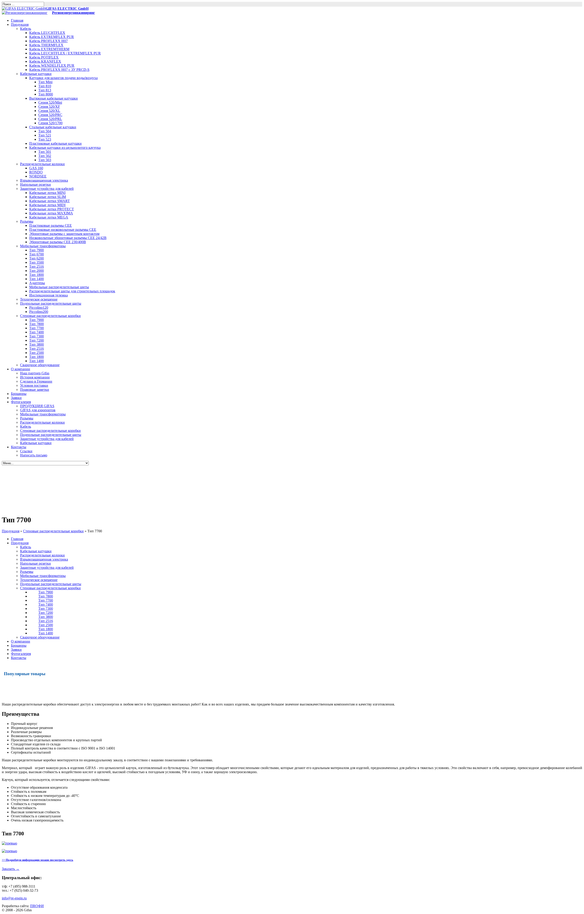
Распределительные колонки (42, 164)
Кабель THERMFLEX (46, 45)
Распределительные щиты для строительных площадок (72, 291)
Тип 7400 (36, 332)
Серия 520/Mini (50, 102)
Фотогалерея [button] (21, 402)
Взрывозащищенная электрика (44, 180)
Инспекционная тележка (48, 295)
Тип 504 (44, 131)
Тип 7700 (36, 328)
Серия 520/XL (49, 111)
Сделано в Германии (36, 381)
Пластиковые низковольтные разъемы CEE (62, 230)
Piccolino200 (38, 312)
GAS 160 (36, 168)
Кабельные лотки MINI (47, 193)
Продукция (10, 531)
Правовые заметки (34, 389)
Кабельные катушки (36, 74)
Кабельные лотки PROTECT (51, 209)
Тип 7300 (36, 336)
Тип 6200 (36, 258)
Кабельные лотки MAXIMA (51, 213)
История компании (35, 377)
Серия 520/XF (49, 106)
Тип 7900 (36, 250)
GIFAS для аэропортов (37, 410)
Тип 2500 (36, 353)
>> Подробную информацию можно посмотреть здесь (37, 860)
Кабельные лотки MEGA (48, 217)
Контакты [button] (18, 447)
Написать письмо (33, 455)
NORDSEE (38, 176)
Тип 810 (44, 86)
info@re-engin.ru (14, 898)
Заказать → (10, 869)
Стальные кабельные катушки (52, 127)
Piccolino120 (38, 307)
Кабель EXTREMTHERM (49, 49)
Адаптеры (37, 283)
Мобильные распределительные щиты (59, 287)
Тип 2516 (36, 266)
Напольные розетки (35, 184)
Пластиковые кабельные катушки (55, 143)
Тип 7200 (36, 340)
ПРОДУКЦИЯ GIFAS (37, 406)
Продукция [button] (20, 24)
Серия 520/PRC (50, 115)
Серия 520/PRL (50, 119)
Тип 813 (44, 90)
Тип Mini (45, 82)
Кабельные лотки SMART (49, 201)
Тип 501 (44, 152)
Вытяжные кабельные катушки (53, 98)
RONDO (36, 172)
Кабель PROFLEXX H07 (48, 41)
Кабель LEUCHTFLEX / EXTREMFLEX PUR (65, 53)
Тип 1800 (36, 275)
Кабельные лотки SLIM (47, 197)
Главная (17, 539)
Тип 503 (44, 160)
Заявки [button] (16, 398)
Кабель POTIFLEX (44, 57)
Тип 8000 (45, 94)
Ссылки (26, 451)
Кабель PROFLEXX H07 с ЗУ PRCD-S (59, 70)
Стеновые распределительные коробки (50, 316)
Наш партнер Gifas (34, 373)
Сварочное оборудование (40, 365)
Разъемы (26, 221)
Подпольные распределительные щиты (50, 303)
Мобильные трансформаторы (43, 246)
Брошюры (18, 645)
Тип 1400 (36, 279)
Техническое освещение (38, 299)
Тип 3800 (36, 344)
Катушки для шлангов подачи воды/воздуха (63, 78)
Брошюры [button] (18, 394)
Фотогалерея (21, 654)
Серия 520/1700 (50, 123)
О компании (20, 641)
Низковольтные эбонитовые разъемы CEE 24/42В (68, 238)
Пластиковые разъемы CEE (50, 225)
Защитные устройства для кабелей (47, 189)
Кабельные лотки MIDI (47, 205)
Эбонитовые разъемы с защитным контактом (64, 234)
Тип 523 (44, 139)
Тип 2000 (36, 271)
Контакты (18, 658)
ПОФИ (37, 906)
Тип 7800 (36, 324)
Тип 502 (44, 156)
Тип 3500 (36, 262)
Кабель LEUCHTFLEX (47, 33)
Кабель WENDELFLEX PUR (51, 65)
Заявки (16, 649)
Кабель (25, 29)
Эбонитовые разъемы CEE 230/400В (57, 242)
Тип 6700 (36, 254)
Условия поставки (34, 385)
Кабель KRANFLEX (45, 61)
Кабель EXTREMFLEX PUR (51, 37)
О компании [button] (20, 369)
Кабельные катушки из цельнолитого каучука (65, 147)
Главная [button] (17, 20)
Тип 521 (44, 135)
